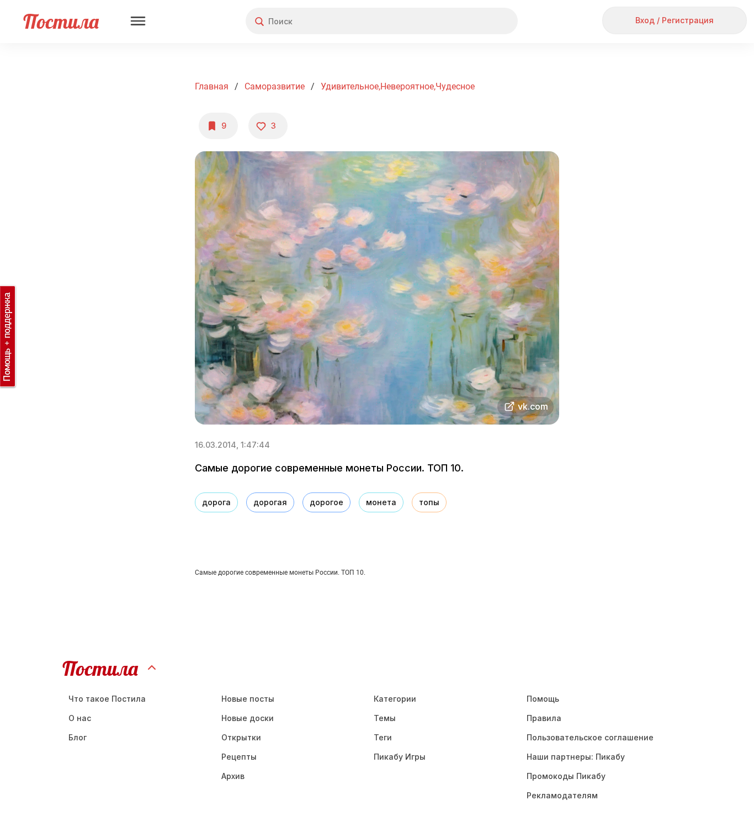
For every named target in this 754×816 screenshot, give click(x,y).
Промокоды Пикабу (566, 776)
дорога (216, 502)
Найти (467, 21)
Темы (385, 718)
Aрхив (233, 776)
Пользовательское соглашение (590, 737)
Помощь (543, 698)
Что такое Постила (107, 698)
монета (381, 502)
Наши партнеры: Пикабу (576, 756)
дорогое (326, 502)
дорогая (270, 502)
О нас (79, 718)
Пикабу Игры (400, 756)
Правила (544, 718)
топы (429, 502)
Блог (77, 737)
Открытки (241, 737)
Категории (395, 698)
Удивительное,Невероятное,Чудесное (398, 86)
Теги (383, 737)
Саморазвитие (275, 86)
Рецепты (239, 756)
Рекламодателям (562, 795)
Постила (61, 21)
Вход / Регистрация (674, 20)
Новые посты (247, 698)
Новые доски (247, 718)
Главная (212, 86)
